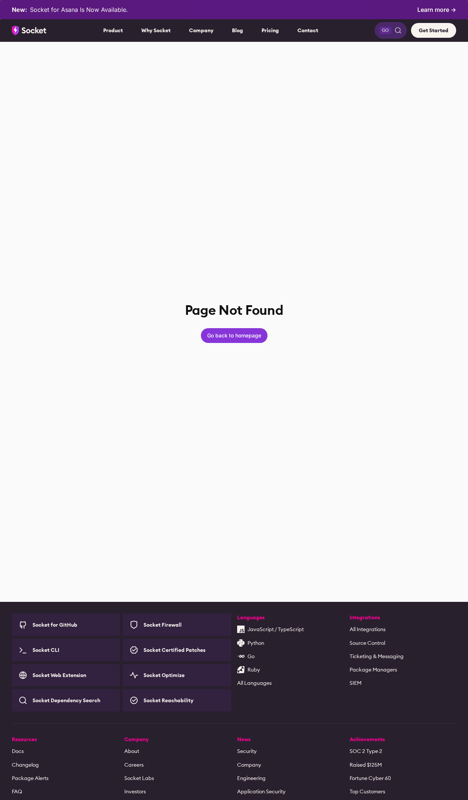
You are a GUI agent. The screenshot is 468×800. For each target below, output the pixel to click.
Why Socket (156, 30)
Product (113, 30)
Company (201, 30)
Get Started (433, 30)
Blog (237, 30)
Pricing (270, 30)
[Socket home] (29, 30)
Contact (307, 30)
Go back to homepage (234, 335)
